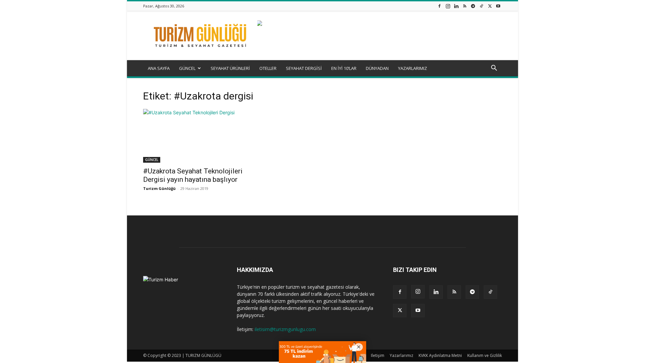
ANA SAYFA (159, 68)
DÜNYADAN (377, 68)
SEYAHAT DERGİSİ (304, 68)
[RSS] (464, 5)
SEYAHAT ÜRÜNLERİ (230, 68)
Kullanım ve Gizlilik (484, 355)
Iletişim (377, 355)
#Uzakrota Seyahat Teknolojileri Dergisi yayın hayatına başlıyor (193, 175)
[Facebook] (439, 5)
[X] (489, 5)
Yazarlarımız (401, 355)
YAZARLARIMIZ (412, 68)
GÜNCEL (187, 68)
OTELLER (267, 68)
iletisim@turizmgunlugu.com (285, 329)
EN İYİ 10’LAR (343, 68)
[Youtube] (498, 5)
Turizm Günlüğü (159, 188)
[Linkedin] (456, 5)
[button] (494, 69)
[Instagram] (448, 5)
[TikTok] (481, 5)
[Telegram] (473, 5)
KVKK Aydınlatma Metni (440, 355)
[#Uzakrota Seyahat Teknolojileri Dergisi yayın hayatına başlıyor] (197, 136)
